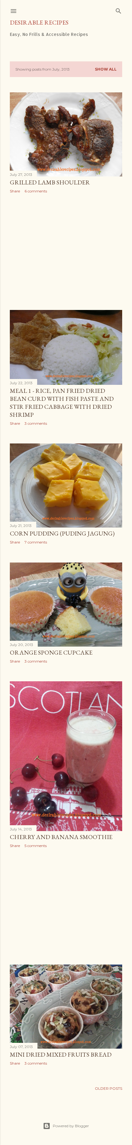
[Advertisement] (66, 252)
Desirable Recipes (39, 22)
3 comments (36, 423)
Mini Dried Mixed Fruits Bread (60, 1054)
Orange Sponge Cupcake (51, 652)
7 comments (36, 542)
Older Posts (108, 1088)
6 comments (36, 191)
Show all (106, 69)
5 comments (36, 845)
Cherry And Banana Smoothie (61, 837)
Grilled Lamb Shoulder (50, 182)
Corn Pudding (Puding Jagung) (62, 533)
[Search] (118, 10)
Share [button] (15, 191)
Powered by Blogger (71, 1126)
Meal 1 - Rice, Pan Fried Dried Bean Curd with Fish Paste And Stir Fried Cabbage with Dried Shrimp (62, 403)
